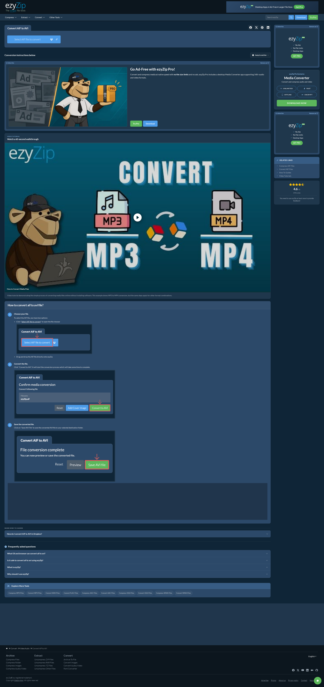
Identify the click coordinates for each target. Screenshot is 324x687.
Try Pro (313, 17)
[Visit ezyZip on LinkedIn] (307, 670)
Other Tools (54, 17)
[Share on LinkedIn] (268, 27)
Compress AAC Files (89, 593)
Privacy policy (293, 680)
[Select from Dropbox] (51, 39)
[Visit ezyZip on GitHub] (317, 670)
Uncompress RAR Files (44, 662)
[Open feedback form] (317, 680)
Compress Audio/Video (16, 668)
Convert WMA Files (183, 593)
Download (301, 17)
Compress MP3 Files (16, 593)
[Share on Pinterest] (262, 27)
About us (282, 680)
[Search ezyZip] (291, 17)
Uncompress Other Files (45, 668)
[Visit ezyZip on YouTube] (302, 670)
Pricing (273, 680)
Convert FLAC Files (71, 593)
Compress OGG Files (126, 593)
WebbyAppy (18, 680)
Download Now (297, 103)
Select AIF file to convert (27, 39)
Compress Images (14, 665)
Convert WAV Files (53, 593)
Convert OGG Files (145, 593)
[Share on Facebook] (250, 27)
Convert (38, 17)
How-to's (313, 680)
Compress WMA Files (164, 593)
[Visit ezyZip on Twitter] (298, 670)
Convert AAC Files (108, 593)
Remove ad (263, 63)
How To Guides (285, 173)
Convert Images (70, 662)
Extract (24, 17)
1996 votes (296, 193)
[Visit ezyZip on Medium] (312, 670)
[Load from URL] (57, 39)
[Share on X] (256, 27)
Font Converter (70, 668)
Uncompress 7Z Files (43, 665)
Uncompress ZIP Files (43, 659)
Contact (304, 680)
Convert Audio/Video (73, 665)
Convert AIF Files (286, 169)
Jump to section (260, 55)
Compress (9, 17)
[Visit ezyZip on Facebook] (293, 670)
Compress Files (12, 659)
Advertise (11, 63)
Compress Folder (13, 662)
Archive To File (70, 659)
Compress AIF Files (286, 166)
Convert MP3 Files (35, 593)
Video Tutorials (285, 176)
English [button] (311, 656)
